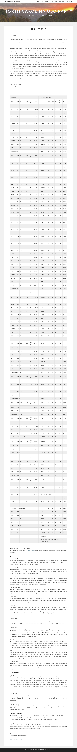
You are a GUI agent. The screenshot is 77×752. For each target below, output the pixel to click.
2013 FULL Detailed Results (16, 739)
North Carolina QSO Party (13, 1)
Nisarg (50, 749)
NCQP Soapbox (31, 550)
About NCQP (69, 1)
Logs (52, 1)
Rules (42, 1)
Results (63, 1)
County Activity (58, 1)
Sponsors (47, 1)
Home (38, 1)
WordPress (41, 749)
